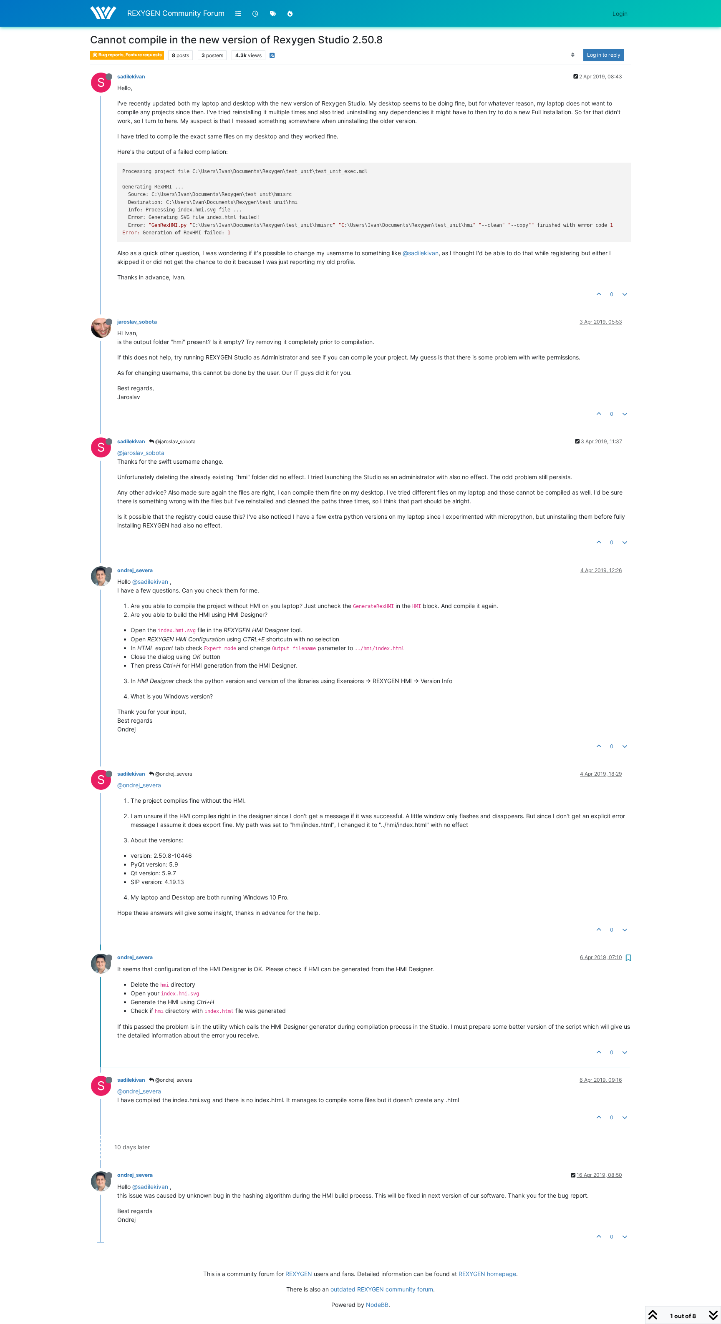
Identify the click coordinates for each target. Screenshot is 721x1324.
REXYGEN (298, 1273)
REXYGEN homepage (487, 1273)
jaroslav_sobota (137, 322)
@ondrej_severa (173, 774)
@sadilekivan (421, 252)
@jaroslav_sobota (175, 441)
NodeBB (377, 1304)
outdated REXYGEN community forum (381, 1289)
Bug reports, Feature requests (130, 55)
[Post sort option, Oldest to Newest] (573, 55)
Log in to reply (603, 55)
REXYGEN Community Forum (175, 13)
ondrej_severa (135, 570)
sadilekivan (131, 76)
